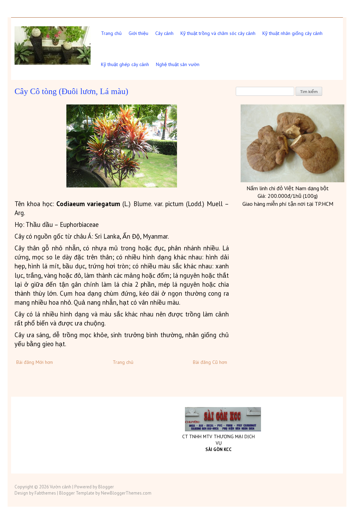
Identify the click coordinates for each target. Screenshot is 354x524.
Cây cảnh (164, 33)
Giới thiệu (138, 33)
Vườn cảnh (60, 487)
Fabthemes (45, 493)
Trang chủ (111, 33)
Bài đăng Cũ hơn (210, 362)
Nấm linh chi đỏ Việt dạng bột (287, 188)
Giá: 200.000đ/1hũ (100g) (288, 195)
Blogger (106, 487)
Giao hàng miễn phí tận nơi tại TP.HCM (287, 203)
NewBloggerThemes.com (126, 493)
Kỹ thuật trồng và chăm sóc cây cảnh (217, 33)
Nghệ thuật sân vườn (177, 64)
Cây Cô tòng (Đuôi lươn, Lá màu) (71, 91)
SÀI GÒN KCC (218, 449)
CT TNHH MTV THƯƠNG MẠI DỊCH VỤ (218, 439)
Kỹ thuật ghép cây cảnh (125, 64)
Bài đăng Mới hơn (34, 362)
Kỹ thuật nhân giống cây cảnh (292, 33)
